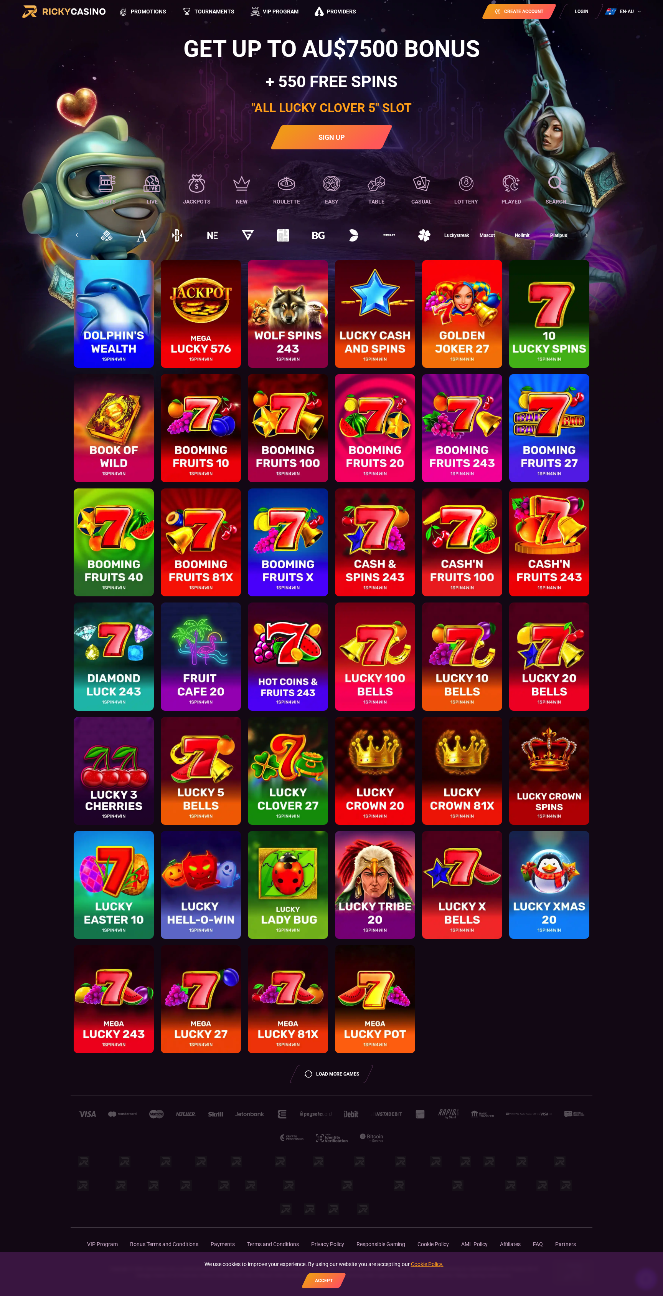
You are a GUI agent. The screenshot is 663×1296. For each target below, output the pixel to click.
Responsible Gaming (380, 1244)
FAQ (538, 1244)
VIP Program (102, 1244)
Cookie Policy (433, 1244)
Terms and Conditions (273, 1244)
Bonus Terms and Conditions (164, 1244)
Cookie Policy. (427, 1264)
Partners (565, 1244)
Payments (223, 1244)
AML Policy (474, 1244)
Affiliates (510, 1244)
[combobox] (624, 11)
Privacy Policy (327, 1244)
